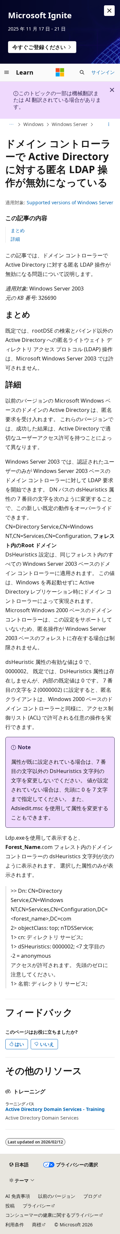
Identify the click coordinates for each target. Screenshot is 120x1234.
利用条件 (14, 1224)
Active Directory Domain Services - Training (55, 1109)
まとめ (18, 230)
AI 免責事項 (17, 1196)
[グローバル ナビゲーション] (6, 72)
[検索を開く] (82, 72)
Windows (33, 124)
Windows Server (70, 124)
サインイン (103, 72)
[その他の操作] (109, 124)
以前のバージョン (56, 1196)
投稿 (10, 1205)
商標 (36, 1224)
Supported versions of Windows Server (70, 202)
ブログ (90, 1196)
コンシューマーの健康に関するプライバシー (52, 1215)
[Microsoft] (60, 72)
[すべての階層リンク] (11, 124)
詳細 (15, 239)
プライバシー (37, 1205)
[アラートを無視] (109, 10)
